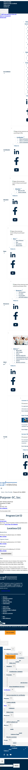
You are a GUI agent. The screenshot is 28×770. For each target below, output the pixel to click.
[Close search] (2, 761)
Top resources (22, 292)
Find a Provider (8, 492)
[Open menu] (1, 488)
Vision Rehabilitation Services (17, 686)
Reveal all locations (6, 553)
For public (21, 293)
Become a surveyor (20, 362)
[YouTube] (4, 624)
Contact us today (5, 590)
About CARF (19, 350)
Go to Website (3, 508)
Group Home (3, 521)
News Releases (19, 240)
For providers (22, 295)
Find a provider (7, 2)
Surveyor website (7, 602)
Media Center (19, 245)
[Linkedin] (1, 624)
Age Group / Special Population (7, 522)
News (5, 705)
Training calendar (22, 192)
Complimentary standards (15, 671)
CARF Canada (19, 352)
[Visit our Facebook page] (16, 164)
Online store (7, 5)
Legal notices (6, 603)
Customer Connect (8, 598)
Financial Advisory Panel (13, 734)
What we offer (21, 190)
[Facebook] (2, 624)
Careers (18, 360)
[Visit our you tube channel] (16, 171)
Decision (2, 524)
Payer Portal (6, 600)
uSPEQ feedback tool (12, 722)
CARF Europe (16, 585)
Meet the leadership (21, 355)
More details (3, 536)
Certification (7, 690)
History (18, 354)
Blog (17, 242)
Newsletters (19, 244)
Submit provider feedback (10, 3)
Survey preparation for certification (16, 695)
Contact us (6, 6)
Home (2, 492)
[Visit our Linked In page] (16, 154)
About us (5, 597)
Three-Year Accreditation (11, 524)
